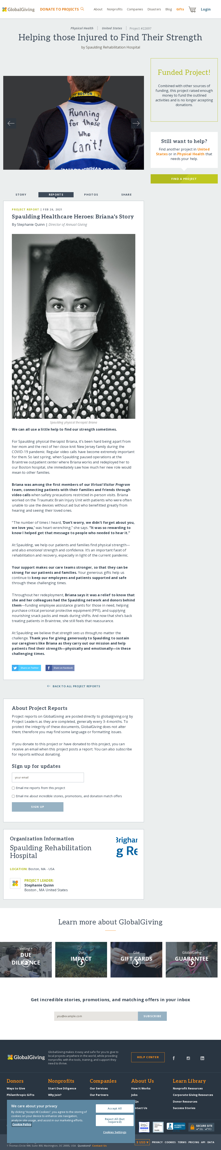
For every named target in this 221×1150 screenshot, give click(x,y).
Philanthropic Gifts (20, 1095)
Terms (182, 1142)
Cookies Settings (114, 1132)
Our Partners (99, 1095)
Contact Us (139, 1108)
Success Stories (184, 1108)
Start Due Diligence (62, 1088)
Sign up (37, 807)
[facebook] (174, 1058)
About (98, 9)
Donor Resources (185, 1101)
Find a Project (184, 179)
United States (112, 28)
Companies (135, 9)
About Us (142, 1081)
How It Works (140, 1088)
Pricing (193, 1142)
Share (126, 194)
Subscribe (152, 1016)
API (203, 1142)
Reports (56, 194)
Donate (59, 9)
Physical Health (82, 28)
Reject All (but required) (115, 1120)
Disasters (154, 9)
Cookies (170, 1142)
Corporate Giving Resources (193, 1095)
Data (210, 1142)
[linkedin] (202, 1058)
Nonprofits (115, 9)
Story (21, 194)
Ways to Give (16, 1088)
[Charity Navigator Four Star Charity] (146, 1127)
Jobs (134, 1095)
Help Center (148, 1057)
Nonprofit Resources (188, 1088)
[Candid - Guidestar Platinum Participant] (160, 1127)
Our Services (99, 1088)
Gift (180, 9)
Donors (15, 1081)
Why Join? (55, 1095)
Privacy (157, 1142)
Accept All (115, 1108)
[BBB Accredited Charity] (177, 1127)
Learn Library (189, 1081)
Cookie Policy (21, 1124)
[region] (71, 1121)
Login (206, 9)
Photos (91, 194)
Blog (168, 9)
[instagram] (188, 1058)
